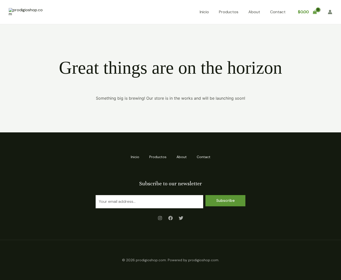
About (254, 11)
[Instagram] (160, 218)
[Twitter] (181, 218)
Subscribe (225, 200)
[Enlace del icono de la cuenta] (330, 12)
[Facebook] (170, 218)
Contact (278, 11)
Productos (228, 11)
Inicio (204, 11)
